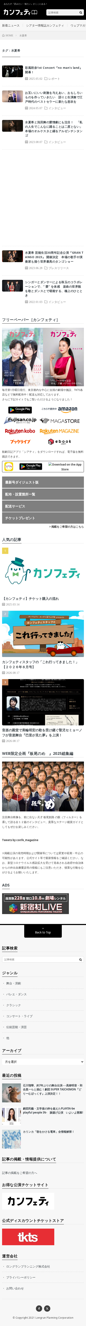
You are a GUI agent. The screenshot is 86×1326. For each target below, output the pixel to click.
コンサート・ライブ (19, 1016)
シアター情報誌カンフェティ (45, 25)
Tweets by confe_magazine (20, 840)
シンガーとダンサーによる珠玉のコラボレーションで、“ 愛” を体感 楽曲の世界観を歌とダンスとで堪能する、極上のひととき (54, 288)
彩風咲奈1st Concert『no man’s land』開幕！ (53, 70)
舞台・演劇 (13, 983)
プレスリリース (58, 267)
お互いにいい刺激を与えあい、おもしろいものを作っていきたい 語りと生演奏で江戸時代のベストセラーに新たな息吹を (54, 97)
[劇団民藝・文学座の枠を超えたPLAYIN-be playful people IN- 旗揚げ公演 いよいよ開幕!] (11, 1116)
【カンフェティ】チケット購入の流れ (30, 598)
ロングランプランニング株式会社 (28, 1266)
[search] (81, 12)
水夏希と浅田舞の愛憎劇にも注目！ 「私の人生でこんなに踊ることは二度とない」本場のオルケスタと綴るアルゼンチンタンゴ (54, 128)
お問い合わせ (15, 1288)
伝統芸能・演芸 (16, 1027)
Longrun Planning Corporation (54, 1317)
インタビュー (57, 107)
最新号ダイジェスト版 (22, 482)
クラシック (13, 1005)
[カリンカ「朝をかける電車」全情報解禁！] (11, 1139)
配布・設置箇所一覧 (20, 494)
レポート (54, 78)
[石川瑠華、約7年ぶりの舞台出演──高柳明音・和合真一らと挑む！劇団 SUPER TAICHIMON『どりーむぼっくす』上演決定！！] (11, 1092)
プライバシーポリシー (20, 1277)
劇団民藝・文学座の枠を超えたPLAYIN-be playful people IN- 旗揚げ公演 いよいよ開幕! (53, 1111)
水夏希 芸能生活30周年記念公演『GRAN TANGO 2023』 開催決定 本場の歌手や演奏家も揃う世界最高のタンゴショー (54, 257)
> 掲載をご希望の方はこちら (66, 526)
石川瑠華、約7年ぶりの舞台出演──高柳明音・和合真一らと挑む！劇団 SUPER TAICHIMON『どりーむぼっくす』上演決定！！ (52, 1089)
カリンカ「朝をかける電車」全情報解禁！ (49, 1132)
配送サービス (15, 506)
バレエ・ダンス (16, 994)
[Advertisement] (43, 198)
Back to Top (43, 932)
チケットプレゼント (20, 518)
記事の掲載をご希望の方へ (19, 1173)
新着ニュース (11, 25)
